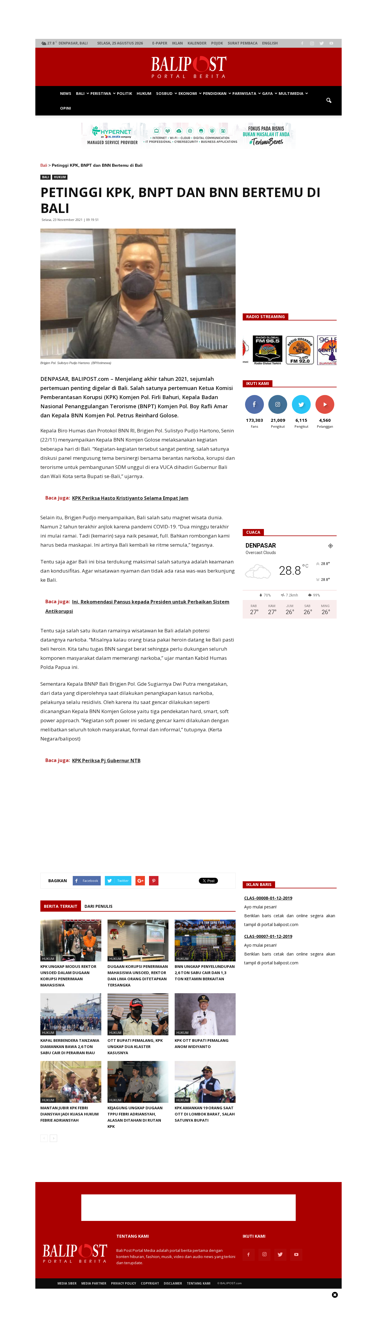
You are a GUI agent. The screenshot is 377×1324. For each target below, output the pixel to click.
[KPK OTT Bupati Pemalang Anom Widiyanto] (205, 1014)
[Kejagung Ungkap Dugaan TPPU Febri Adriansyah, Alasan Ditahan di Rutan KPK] (138, 1082)
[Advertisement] (188, 19)
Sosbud (164, 93)
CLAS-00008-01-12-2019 (268, 898)
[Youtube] (331, 43)
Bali (80, 93)
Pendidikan (214, 93)
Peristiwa (100, 93)
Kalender (197, 43)
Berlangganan (327, 397)
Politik (124, 93)
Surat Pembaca (242, 43)
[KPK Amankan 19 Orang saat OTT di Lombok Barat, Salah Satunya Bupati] (205, 1082)
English (270, 43)
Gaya (267, 93)
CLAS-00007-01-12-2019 (268, 936)
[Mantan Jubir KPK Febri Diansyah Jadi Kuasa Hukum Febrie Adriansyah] (70, 1082)
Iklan (177, 43)
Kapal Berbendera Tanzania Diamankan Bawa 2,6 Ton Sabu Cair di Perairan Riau (69, 1046)
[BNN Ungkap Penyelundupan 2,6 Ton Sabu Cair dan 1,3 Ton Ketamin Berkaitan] (205, 940)
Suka (254, 397)
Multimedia (291, 93)
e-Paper (159, 43)
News (65, 93)
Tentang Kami (198, 1283)
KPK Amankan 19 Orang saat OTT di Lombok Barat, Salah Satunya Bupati (205, 1114)
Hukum (144, 93)
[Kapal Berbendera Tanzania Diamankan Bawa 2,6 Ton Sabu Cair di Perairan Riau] (70, 1014)
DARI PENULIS (99, 906)
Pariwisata (244, 93)
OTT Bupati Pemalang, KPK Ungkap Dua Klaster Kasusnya (135, 1046)
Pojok (217, 43)
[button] (329, 101)
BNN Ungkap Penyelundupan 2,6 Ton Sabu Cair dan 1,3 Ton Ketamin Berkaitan (205, 972)
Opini (65, 108)
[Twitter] (321, 43)
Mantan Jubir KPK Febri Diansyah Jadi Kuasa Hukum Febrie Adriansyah (69, 1114)
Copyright (150, 1283)
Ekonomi (187, 93)
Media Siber (67, 1283)
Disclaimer (173, 1283)
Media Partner (93, 1283)
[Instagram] (311, 43)
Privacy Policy (123, 1283)
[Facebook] (302, 43)
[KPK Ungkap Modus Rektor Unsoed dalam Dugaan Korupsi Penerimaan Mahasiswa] (70, 940)
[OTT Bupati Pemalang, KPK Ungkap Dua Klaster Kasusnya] (138, 1014)
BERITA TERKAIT (60, 906)
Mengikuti (278, 397)
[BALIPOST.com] (188, 67)
